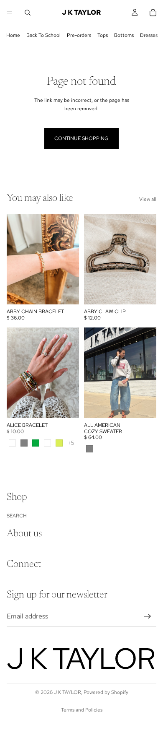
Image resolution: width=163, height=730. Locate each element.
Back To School (43, 35)
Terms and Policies (81, 710)
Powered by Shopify (106, 692)
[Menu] (9, 12)
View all (147, 199)
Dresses (149, 35)
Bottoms (124, 35)
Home (13, 35)
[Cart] (153, 12)
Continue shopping (81, 138)
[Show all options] (71, 443)
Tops (102, 35)
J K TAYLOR (67, 692)
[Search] (27, 12)
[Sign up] (147, 616)
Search (17, 515)
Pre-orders (79, 35)
